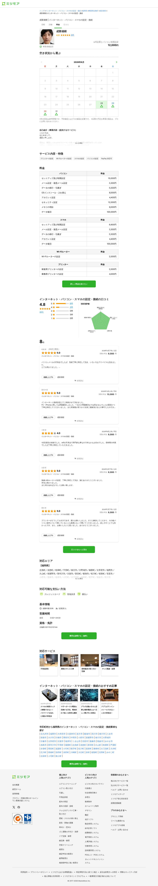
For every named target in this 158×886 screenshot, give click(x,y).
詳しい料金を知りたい (79, 284)
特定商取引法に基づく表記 (86, 872)
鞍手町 (74, 748)
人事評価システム (92, 841)
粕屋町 (106, 745)
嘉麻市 (93, 741)
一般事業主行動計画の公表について (102, 876)
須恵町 (83, 745)
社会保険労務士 (91, 793)
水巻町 (44, 748)
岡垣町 (51, 748)
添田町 (59, 752)
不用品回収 (63, 797)
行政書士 (88, 788)
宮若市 (85, 741)
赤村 (88, 752)
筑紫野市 (90, 737)
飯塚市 (87, 734)
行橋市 (59, 737)
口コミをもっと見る (79, 550)
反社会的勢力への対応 (108, 872)
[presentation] (43, 24)
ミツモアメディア (118, 794)
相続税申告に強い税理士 (68, 863)
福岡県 (84, 11)
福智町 (94, 752)
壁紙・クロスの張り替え (68, 818)
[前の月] (41, 62)
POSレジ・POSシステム (94, 855)
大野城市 (107, 737)
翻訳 (86, 815)
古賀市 (61, 741)
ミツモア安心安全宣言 (119, 799)
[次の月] (116, 62)
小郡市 (81, 737)
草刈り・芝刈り (65, 827)
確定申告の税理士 (66, 854)
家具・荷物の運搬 (66, 823)
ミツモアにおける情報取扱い (62, 872)
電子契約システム (92, 837)
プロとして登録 (117, 816)
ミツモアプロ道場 (118, 825)
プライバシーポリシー (39, 872)
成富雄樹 (102, 11)
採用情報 (15, 794)
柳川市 (102, 734)
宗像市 (44, 741)
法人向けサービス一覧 (119, 785)
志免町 (76, 745)
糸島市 (44, 745)
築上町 (59, 756)
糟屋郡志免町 (93, 11)
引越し (61, 793)
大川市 (51, 737)
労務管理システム (92, 846)
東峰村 (96, 748)
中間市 (74, 737)
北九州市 (45, 734)
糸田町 (66, 752)
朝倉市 (100, 741)
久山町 (98, 745)
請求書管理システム (92, 850)
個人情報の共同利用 (52, 876)
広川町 (44, 752)
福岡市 (53, 734)
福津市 (68, 741)
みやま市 (109, 741)
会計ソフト (89, 819)
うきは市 (77, 741)
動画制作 (88, 801)
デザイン (88, 810)
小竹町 (66, 748)
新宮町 (91, 745)
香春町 (51, 752)
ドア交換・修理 (65, 836)
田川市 (95, 734)
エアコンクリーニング (67, 784)
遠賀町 (59, 748)
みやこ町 (110, 752)
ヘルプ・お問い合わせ (119, 790)
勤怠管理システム (92, 824)
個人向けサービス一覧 (119, 781)
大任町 (81, 752)
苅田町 (102, 752)
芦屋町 (113, 745)
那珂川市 (52, 745)
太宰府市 (52, 741)
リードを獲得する (118, 821)
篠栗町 (68, 745)
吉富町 (44, 756)
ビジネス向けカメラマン (94, 784)
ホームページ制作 (92, 806)
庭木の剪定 (63, 801)
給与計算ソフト (91, 828)
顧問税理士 (63, 858)
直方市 (80, 734)
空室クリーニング (66, 845)
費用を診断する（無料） (79, 636)
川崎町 (74, 752)
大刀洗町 (105, 748)
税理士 (61, 849)
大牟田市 (62, 734)
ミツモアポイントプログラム (74, 876)
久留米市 (71, 734)
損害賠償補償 (116, 803)
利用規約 (24, 872)
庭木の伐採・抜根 (66, 806)
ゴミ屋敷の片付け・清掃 (68, 832)
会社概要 (15, 785)
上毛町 (51, 756)
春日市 (98, 737)
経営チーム (16, 789)
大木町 (113, 748)
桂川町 (81, 748)
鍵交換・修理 (64, 840)
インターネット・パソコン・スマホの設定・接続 (63, 11)
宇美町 (61, 745)
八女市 (110, 734)
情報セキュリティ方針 (128, 872)
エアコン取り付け (66, 788)
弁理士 (87, 797)
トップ (42, 11)
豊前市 (66, 737)
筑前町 (89, 748)
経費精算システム (92, 833)
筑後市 (44, 737)
